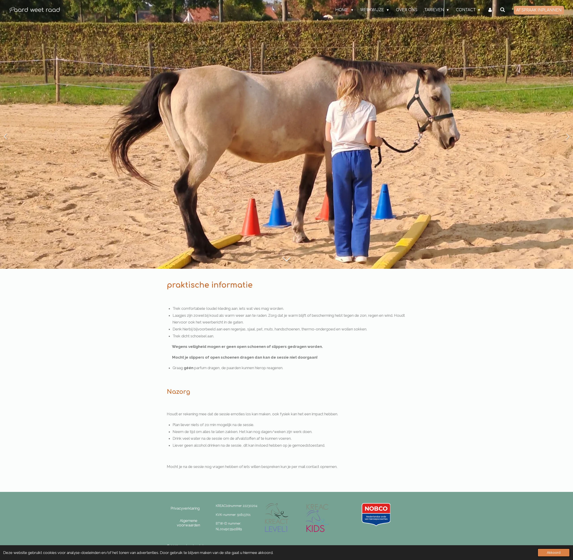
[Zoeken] (502, 10)
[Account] (490, 10)
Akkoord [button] (553, 553)
